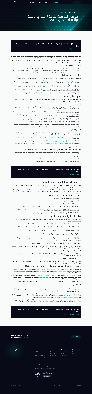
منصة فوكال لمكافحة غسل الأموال (65, 297)
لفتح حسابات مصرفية (42, 156)
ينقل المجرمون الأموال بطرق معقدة (57, 141)
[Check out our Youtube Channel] (15, 385)
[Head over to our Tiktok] (19, 385)
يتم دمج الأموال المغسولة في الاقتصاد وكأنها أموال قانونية (58, 144)
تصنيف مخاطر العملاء (44, 277)
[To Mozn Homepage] (14, 350)
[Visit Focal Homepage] (13, 2)
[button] (32, 2)
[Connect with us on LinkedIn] (13, 385)
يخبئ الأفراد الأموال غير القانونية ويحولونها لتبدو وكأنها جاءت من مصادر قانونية (48, 81)
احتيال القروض (45, 86)
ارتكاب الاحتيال (72, 70)
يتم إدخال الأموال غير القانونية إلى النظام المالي (55, 137)
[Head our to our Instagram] (17, 385)
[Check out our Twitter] (11, 385)
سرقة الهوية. (20, 89)
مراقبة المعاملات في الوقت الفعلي (46, 300)
